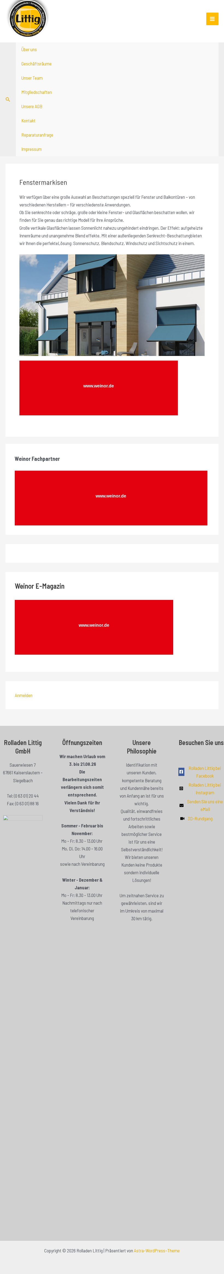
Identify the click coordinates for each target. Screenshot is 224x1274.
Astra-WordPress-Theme (157, 1250)
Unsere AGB (31, 106)
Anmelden (24, 695)
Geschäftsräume (36, 63)
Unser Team (32, 77)
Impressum (31, 149)
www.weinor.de (111, 496)
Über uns (29, 49)
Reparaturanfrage (37, 134)
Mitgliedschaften (36, 92)
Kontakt (28, 120)
